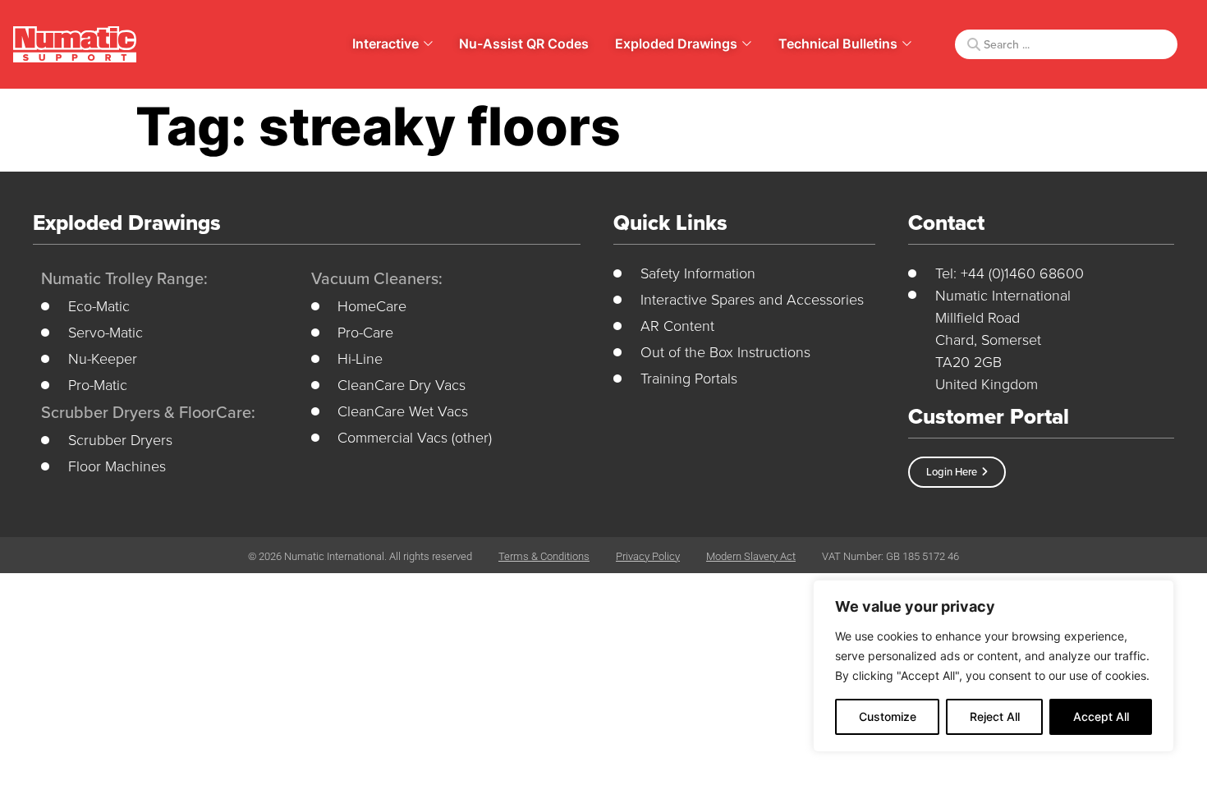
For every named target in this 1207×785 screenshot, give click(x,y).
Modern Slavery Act (751, 556)
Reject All (995, 716)
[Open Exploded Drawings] (746, 43)
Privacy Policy (648, 556)
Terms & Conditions (544, 556)
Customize (887, 716)
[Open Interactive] (428, 43)
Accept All (1101, 716)
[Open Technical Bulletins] (907, 43)
